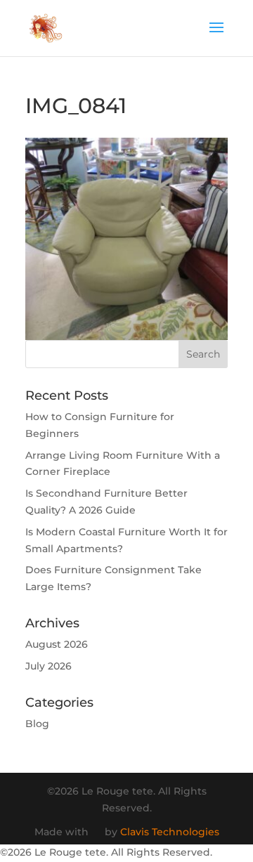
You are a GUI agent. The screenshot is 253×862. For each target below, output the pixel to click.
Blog (37, 723)
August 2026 (56, 644)
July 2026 (48, 666)
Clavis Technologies (169, 831)
